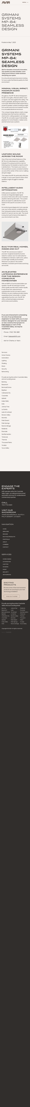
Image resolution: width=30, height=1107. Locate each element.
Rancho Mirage (15, 623)
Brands (5, 534)
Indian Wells (5, 621)
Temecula (22, 614)
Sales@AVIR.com (14, 336)
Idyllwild (4, 620)
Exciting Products (9, 536)
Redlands (22, 608)
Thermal (22, 616)
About (5, 542)
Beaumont (4, 610)
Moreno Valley (14, 616)
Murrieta (13, 618)
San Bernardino (24, 612)
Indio (3, 623)
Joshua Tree (14, 608)
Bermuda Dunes (6, 612)
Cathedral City (5, 616)
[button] (24, 2)
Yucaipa (22, 621)
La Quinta (13, 614)
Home (4, 529)
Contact (5, 547)
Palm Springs (14, 621)
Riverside (22, 610)
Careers (5, 544)
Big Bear (4, 614)
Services (6, 531)
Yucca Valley (23, 623)
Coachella (4, 618)
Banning (4, 608)
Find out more (11, 596)
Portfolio (6, 539)
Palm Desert (6, 325)
